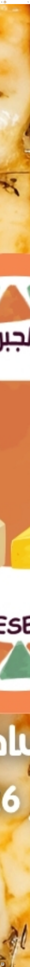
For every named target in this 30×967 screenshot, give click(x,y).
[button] (1, 2)
